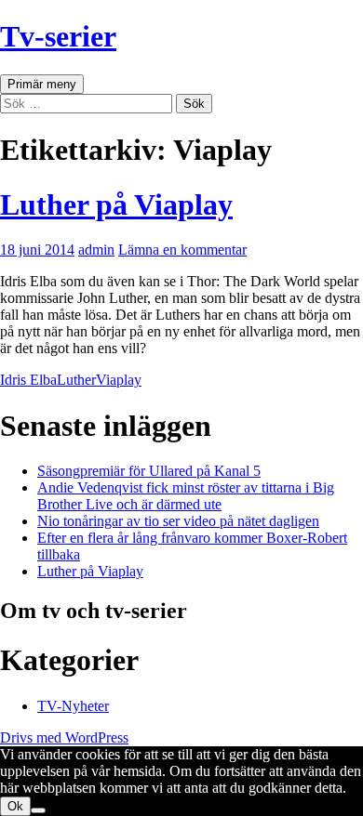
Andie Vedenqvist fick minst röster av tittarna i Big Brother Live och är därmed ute (185, 496)
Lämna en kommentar (182, 249)
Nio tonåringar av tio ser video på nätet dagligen (178, 521)
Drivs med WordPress (64, 737)
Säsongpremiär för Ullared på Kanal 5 (149, 471)
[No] (38, 810)
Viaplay (118, 380)
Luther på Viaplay (116, 204)
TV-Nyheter (73, 706)
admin (96, 249)
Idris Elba (28, 380)
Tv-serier (58, 36)
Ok (15, 806)
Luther (76, 380)
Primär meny (41, 84)
